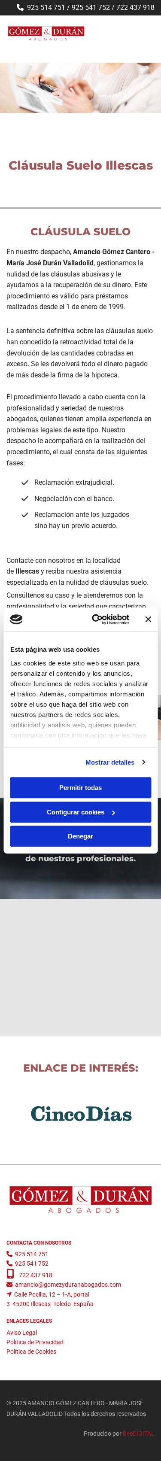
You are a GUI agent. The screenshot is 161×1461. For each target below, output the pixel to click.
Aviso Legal (21, 1332)
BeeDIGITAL (139, 1433)
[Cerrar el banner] (148, 620)
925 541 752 (91, 7)
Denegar (80, 836)
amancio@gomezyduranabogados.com (68, 1284)
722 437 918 (135, 7)
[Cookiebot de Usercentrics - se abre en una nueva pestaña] (96, 619)
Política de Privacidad (35, 1342)
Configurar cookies (75, 812)
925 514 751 (46, 7)
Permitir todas (80, 787)
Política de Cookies (31, 1351)
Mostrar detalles (110, 762)
